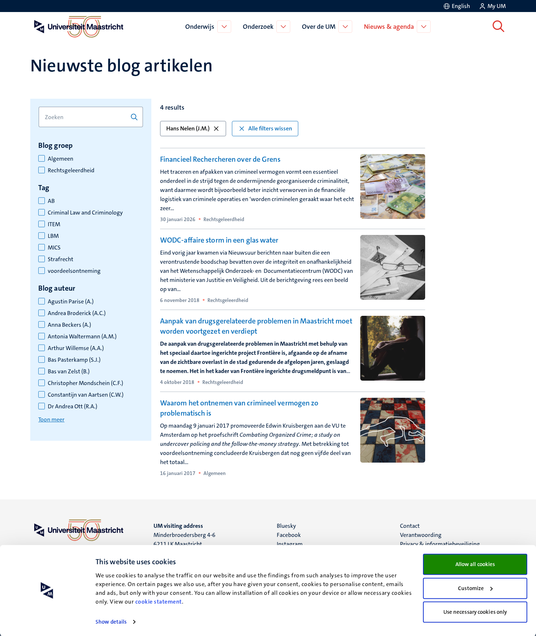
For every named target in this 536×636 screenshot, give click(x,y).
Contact (410, 526)
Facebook (289, 535)
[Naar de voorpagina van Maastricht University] (77, 26)
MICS (54, 248)
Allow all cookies (475, 564)
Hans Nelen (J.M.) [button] (188, 128)
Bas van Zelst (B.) (69, 371)
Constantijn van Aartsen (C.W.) (86, 395)
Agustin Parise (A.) (71, 302)
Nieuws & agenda (389, 26)
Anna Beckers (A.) (69, 325)
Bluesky (286, 526)
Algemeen (60, 159)
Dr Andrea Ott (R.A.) (72, 406)
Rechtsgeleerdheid (71, 170)
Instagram (290, 544)
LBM (53, 236)
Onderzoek (258, 26)
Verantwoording (421, 535)
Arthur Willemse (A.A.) (76, 348)
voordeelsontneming (74, 271)
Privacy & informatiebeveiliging (440, 544)
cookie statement (158, 601)
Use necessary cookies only (475, 612)
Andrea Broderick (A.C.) (77, 313)
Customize (471, 588)
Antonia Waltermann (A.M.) (82, 336)
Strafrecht (60, 259)
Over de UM (318, 26)
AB (51, 201)
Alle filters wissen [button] (270, 128)
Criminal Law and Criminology (85, 213)
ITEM (54, 224)
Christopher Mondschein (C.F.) (85, 383)
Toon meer (51, 419)
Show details (111, 621)
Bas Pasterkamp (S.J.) (74, 360)
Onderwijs (199, 26)
